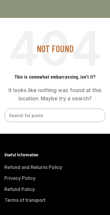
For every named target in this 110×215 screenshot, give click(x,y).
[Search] (99, 115)
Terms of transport (24, 200)
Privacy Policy (19, 178)
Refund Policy (19, 189)
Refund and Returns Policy (33, 167)
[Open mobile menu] (6, 9)
